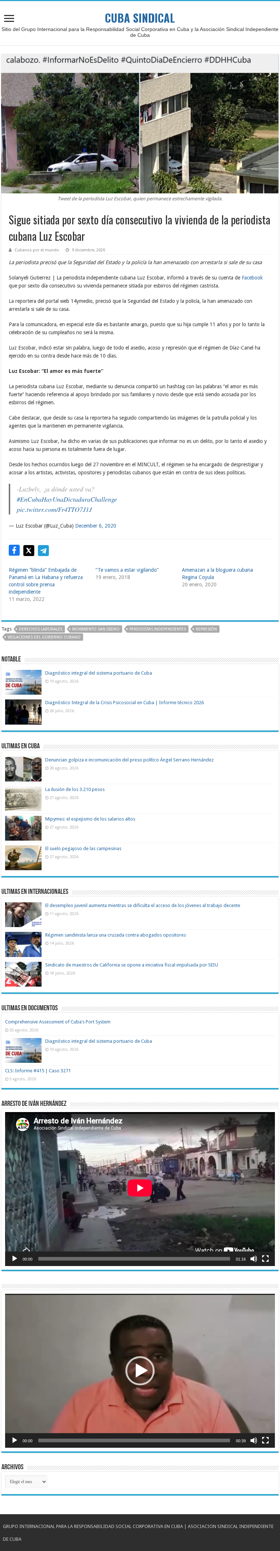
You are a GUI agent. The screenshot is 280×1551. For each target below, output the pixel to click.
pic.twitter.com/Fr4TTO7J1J (54, 509)
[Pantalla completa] (265, 1258)
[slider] (134, 1440)
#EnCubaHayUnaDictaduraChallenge (67, 499)
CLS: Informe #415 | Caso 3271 (38, 1070)
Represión (206, 629)
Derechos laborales (40, 629)
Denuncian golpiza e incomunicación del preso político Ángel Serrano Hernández (129, 760)
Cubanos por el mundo (37, 250)
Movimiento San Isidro (96, 629)
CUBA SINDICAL (140, 17)
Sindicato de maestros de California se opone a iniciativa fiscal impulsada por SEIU (131, 965)
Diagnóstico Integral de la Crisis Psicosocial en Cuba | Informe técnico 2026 (124, 702)
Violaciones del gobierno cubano (44, 637)
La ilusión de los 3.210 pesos (75, 789)
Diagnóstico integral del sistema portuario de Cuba (98, 673)
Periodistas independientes (157, 629)
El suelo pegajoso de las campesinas (83, 848)
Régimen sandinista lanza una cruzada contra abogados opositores (115, 935)
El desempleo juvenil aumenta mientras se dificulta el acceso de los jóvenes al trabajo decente (142, 905)
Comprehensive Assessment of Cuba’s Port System (57, 1022)
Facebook (252, 278)
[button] (140, 1370)
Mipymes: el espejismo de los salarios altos (90, 819)
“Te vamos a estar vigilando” (127, 570)
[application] (140, 1189)
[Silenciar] (253, 1258)
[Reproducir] (14, 1258)
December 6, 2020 (95, 526)
